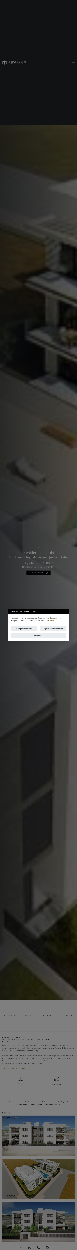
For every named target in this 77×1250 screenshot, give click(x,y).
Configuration (38, 635)
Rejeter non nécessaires (53, 629)
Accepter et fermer (24, 629)
